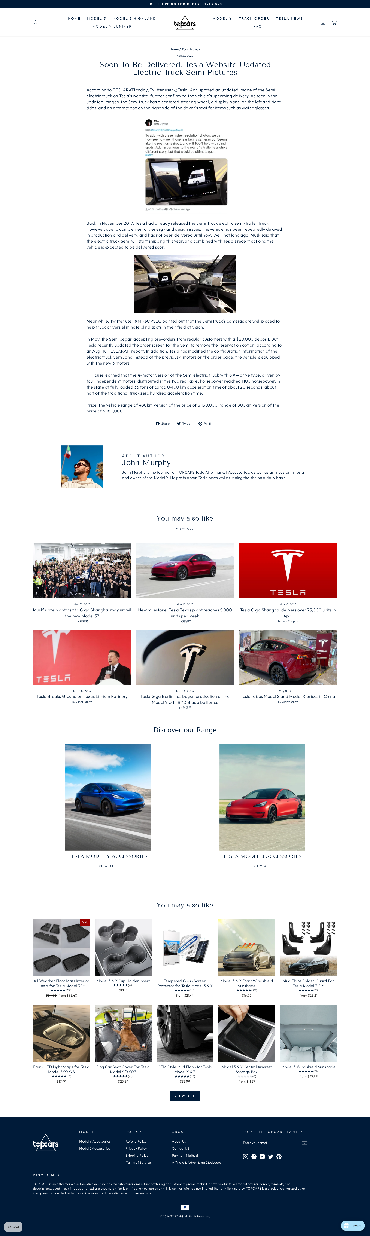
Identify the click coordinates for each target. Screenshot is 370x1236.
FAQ (258, 26)
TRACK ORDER (254, 18)
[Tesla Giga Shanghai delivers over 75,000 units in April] (288, 570)
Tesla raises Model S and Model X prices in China (287, 696)
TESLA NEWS (289, 18)
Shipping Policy (137, 1155)
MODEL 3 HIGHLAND (134, 18)
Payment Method (185, 1155)
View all (185, 528)
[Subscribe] (304, 1143)
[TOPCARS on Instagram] (245, 1156)
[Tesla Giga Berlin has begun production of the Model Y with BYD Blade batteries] (185, 657)
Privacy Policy (136, 1148)
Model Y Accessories (94, 1141)
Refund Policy (136, 1141)
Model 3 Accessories (94, 1148)
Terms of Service (138, 1162)
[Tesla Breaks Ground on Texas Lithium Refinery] (82, 657)
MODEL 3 (96, 18)
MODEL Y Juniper (112, 26)
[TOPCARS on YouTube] (262, 1156)
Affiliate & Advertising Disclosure (196, 1162)
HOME (74, 18)
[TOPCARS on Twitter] (270, 1156)
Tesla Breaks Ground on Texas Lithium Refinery (82, 696)
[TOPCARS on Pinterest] (279, 1156)
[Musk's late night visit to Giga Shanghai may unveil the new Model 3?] (82, 570)
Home (174, 49)
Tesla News (190, 49)
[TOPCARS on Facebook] (254, 1156)
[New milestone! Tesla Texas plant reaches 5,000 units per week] (185, 570)
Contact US (180, 1148)
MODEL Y (222, 18)
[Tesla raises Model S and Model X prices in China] (288, 657)
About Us (179, 1141)
